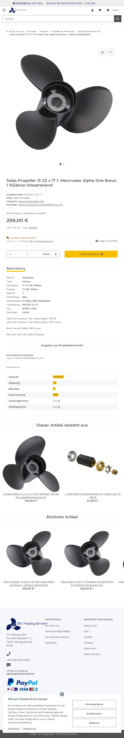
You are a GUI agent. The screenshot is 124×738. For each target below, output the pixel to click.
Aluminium (58, 377)
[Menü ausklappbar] (4, 9)
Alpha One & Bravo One (31, 201)
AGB (86, 631)
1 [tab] (60, 164)
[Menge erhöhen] (55, 254)
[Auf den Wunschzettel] (110, 52)
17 (55, 383)
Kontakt (88, 637)
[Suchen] (117, 18)
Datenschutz (29, 728)
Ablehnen (94, 723)
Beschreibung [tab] (15, 268)
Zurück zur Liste (16, 31)
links (55, 395)
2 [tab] (64, 164)
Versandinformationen (57, 637)
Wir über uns (52, 625)
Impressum (14, 728)
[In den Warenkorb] (9, 44)
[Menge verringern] (10, 254)
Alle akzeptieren (94, 704)
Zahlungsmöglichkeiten (57, 631)
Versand (32, 227)
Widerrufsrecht (92, 654)
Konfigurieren (94, 713)
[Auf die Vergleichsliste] (102, 52)
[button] (92, 10)
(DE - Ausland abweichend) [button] (41, 241)
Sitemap (88, 642)
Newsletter (51, 642)
